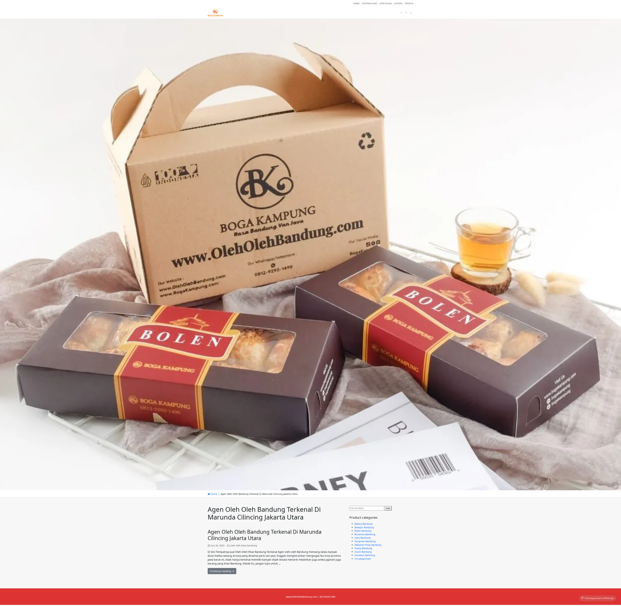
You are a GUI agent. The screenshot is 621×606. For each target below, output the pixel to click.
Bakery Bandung (363, 523)
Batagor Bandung (364, 527)
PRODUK (409, 3)
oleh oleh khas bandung (243, 545)
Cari (388, 508)
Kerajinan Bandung (365, 541)
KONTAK (398, 3)
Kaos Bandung (362, 537)
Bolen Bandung (362, 530)
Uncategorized (362, 558)
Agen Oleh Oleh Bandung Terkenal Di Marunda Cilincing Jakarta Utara (264, 534)
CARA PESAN (386, 3)
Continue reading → (222, 571)
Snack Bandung (363, 551)
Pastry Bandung (363, 548)
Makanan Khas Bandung (367, 544)
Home (213, 493)
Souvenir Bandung (364, 555)
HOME (356, 3)
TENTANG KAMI (369, 3)
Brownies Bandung (364, 534)
